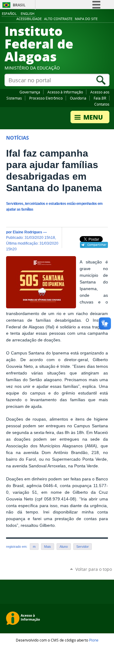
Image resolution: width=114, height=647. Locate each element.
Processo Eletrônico (46, 98)
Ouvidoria (78, 98)
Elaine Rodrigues (27, 232)
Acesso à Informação (65, 92)
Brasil (19, 5)
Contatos (101, 104)
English (27, 13)
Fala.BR (100, 98)
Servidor (82, 546)
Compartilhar (96, 244)
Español (9, 13)
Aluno (64, 546)
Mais (47, 546)
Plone (93, 640)
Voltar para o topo (93, 569)
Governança (29, 92)
